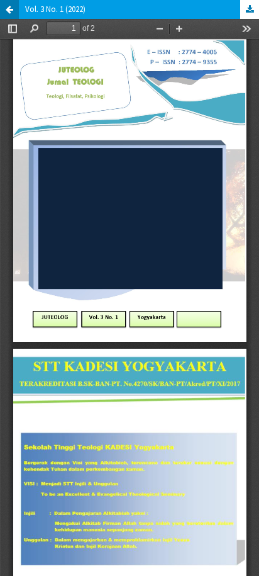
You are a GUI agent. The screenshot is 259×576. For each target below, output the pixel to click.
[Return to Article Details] (9, 9)
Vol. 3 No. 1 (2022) (55, 9)
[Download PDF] (249, 9)
